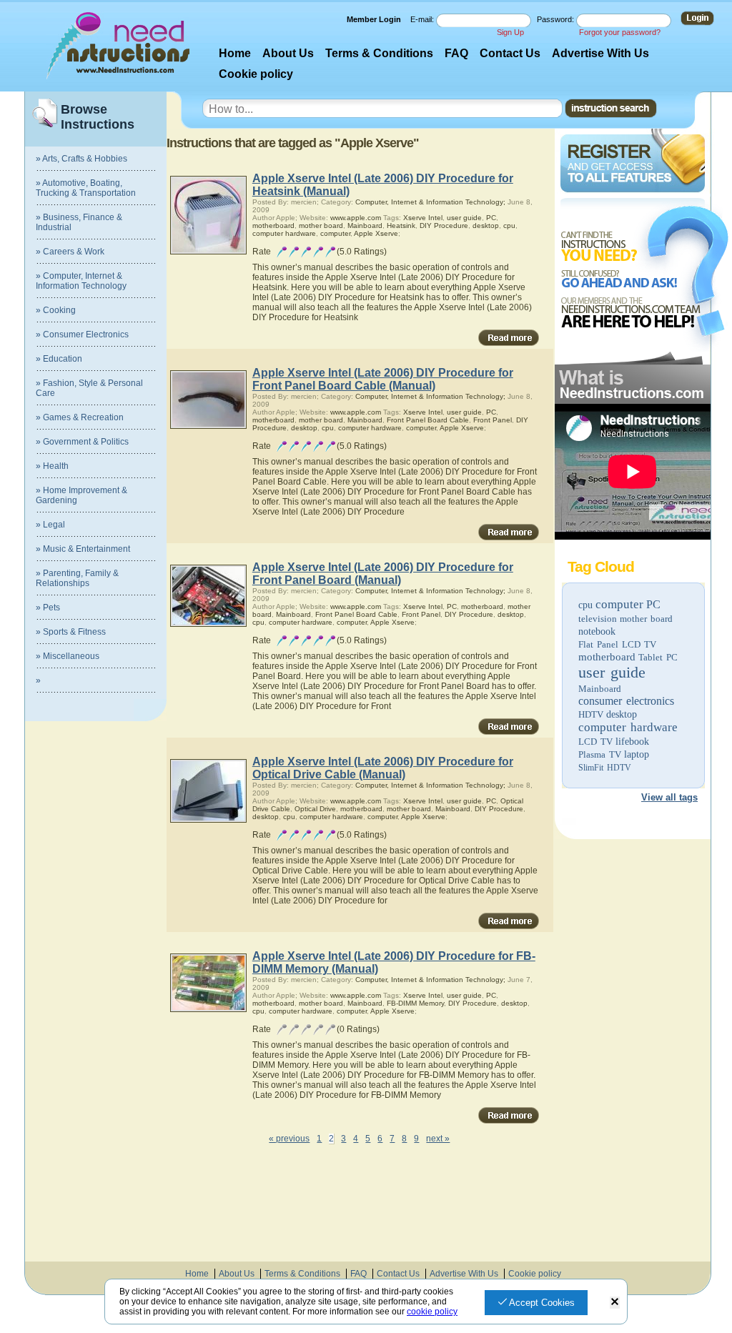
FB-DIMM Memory (415, 1003)
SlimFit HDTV (604, 768)
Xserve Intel (422, 218)
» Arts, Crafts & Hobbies (81, 159)
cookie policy (432, 1312)
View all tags (669, 797)
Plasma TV (599, 754)
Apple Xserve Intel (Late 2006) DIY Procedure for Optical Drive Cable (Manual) (382, 768)
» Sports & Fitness (71, 632)
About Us (288, 53)
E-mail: (423, 19)
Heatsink (401, 225)
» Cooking (56, 310)
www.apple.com (355, 218)
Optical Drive (315, 809)
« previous (289, 1139)
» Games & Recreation (80, 417)
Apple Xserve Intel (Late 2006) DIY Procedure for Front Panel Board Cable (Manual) (382, 379)
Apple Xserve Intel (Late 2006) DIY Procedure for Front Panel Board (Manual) (382, 573)
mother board (646, 618)
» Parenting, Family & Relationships (77, 578)
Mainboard (599, 688)
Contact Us (510, 53)
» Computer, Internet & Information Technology (81, 281)
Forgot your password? (620, 32)
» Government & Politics (82, 442)
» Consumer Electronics (82, 334)
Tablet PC (658, 657)
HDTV (590, 714)
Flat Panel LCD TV (617, 644)
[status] (615, 1303)
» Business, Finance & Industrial (79, 222)
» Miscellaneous (67, 656)
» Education (59, 359)
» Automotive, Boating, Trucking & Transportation (86, 188)
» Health (52, 466)
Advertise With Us (600, 53)
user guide (612, 672)
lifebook (632, 741)
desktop (621, 714)
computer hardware (628, 727)
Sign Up (510, 32)
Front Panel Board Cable (428, 420)
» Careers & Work (70, 252)
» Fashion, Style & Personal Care (89, 388)
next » (438, 1139)
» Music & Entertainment (83, 549)
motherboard (606, 657)
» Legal (50, 525)
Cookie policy (256, 74)
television (597, 618)
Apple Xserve (376, 233)
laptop (636, 754)
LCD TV (595, 741)
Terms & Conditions (379, 53)
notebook (596, 631)
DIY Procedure (444, 225)
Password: (556, 19)
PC (653, 604)
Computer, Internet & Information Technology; (430, 202)
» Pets (48, 608)
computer (619, 604)
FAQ (456, 53)
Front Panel (492, 420)
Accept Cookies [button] (541, 1302)
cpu (585, 605)
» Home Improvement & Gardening (81, 495)
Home (235, 53)
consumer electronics (626, 701)
